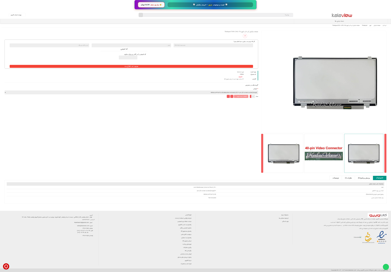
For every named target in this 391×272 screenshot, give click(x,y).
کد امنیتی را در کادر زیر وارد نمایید (135, 54)
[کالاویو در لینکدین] (80, 244)
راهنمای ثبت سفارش (186, 238)
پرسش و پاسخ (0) (364, 178)
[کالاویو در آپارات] (84, 244)
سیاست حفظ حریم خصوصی (184, 221)
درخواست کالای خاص (186, 234)
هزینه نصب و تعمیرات (186, 264)
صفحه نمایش (377, 25)
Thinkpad (364, 25)
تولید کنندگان (285, 221)
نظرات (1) (348, 178)
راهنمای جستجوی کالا (186, 231)
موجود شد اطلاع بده (131, 66)
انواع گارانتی (188, 215)
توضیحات (336, 178)
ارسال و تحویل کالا (186, 241)
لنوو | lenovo (240, 72)
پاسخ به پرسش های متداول (184, 257)
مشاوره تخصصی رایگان (185, 228)
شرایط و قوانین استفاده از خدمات (183, 218)
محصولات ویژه (284, 215)
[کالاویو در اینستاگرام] (93, 244)
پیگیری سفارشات (187, 247)
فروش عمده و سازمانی (185, 254)
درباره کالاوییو (188, 260)
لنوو (370, 25)
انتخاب (255, 89)
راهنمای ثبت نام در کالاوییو (184, 225)
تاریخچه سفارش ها (283, 218)
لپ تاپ (384, 25)
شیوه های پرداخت (187, 244)
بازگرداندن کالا (188, 251)
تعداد (257, 96)
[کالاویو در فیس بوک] (89, 244)
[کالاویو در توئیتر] (75, 244)
